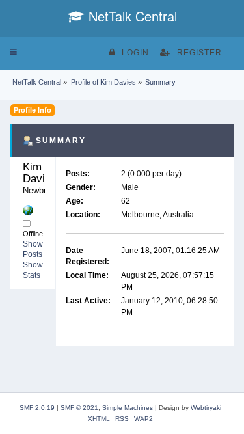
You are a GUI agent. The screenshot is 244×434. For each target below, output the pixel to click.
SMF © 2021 (79, 407)
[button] (13, 52)
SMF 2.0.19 (37, 407)
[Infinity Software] (28, 209)
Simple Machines (127, 407)
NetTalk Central (131, 16)
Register (199, 52)
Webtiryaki (206, 407)
